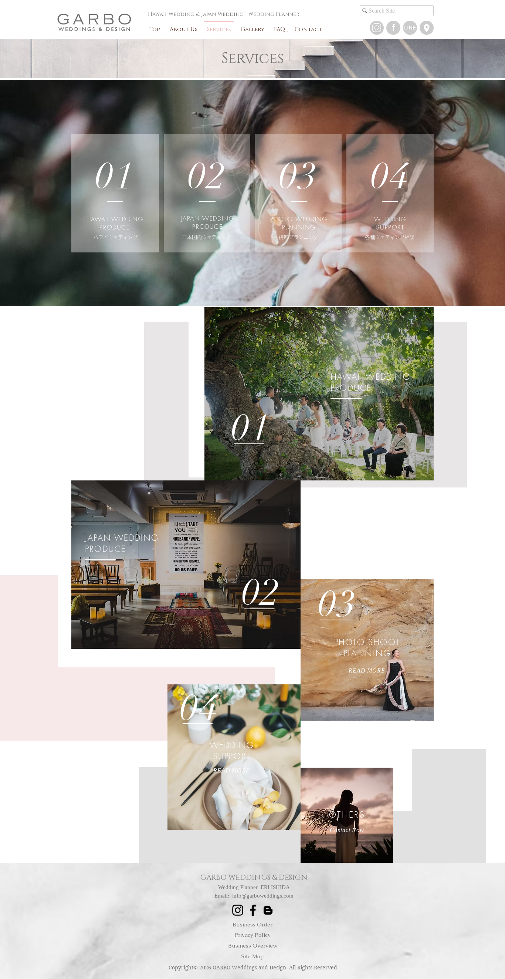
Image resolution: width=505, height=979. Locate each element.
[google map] (427, 28)
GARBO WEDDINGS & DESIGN (254, 877)
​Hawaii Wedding (171, 14)
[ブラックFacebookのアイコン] (252, 910)
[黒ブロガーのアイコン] (268, 910)
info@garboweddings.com (263, 896)
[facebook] (393, 28)
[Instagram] (377, 28)
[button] (410, 28)
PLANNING (299, 227)
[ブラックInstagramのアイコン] (237, 910)
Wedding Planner (273, 14)
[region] (319, 393)
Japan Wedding (222, 14)
